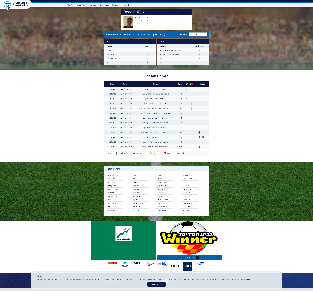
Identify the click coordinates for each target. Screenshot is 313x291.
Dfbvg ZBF (186, 207)
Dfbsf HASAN (162, 186)
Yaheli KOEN (187, 193)
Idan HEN (186, 186)
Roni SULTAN (112, 203)
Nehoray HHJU (113, 189)
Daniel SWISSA (138, 203)
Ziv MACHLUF (137, 196)
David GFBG (162, 182)
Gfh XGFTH (112, 207)
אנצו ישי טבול (187, 210)
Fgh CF (135, 175)
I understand (156, 284)
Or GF (135, 182)
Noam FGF (161, 179)
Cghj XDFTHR (187, 203)
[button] (198, 257)
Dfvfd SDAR (187, 200)
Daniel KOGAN (113, 196)
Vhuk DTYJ (111, 179)
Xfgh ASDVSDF (113, 175)
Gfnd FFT (136, 179)
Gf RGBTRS (186, 196)
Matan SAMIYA (163, 200)
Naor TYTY (161, 203)
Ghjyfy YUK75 (162, 207)
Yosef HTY (161, 189)
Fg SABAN (136, 200)
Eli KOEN (111, 193)
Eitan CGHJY (162, 175)
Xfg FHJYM (111, 182)
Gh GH (185, 182)
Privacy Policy (245, 279)
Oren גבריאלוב (162, 210)
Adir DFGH (186, 175)
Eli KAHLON (187, 189)
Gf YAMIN (136, 207)
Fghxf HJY (136, 189)
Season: (183, 34)
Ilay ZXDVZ (136, 210)
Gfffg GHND (112, 186)
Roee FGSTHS (187, 179)
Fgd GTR (136, 186)
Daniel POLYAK (163, 196)
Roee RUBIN (112, 200)
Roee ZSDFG (112, 210)
